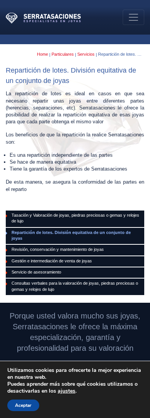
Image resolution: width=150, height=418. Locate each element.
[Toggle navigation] (133, 17)
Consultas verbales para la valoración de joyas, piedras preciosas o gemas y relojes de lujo (75, 286)
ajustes (66, 391)
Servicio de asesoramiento (36, 272)
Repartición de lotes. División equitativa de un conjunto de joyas (71, 235)
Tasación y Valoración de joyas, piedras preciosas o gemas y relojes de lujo (75, 218)
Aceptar (23, 405)
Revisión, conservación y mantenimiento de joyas (58, 249)
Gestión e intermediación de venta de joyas (52, 261)
